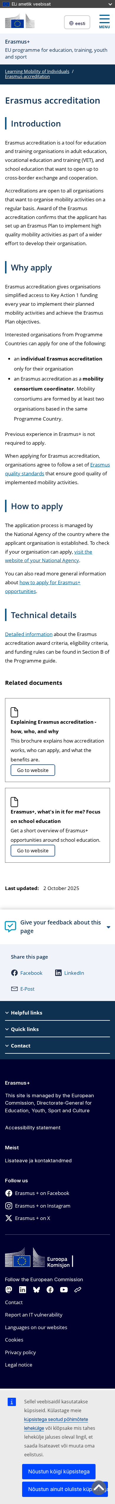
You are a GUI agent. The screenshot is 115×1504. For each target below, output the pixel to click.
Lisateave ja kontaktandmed (38, 1160)
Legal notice (18, 1364)
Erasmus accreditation (27, 76)
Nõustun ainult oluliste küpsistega (68, 1489)
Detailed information (28, 634)
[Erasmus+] (19, 21)
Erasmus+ (17, 1083)
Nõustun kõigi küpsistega (59, 1471)
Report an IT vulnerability (34, 1314)
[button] (26, 972)
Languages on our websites (36, 1327)
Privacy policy (20, 1352)
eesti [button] (80, 23)
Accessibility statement (32, 1128)
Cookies (14, 1339)
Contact (14, 1302)
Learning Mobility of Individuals (37, 71)
